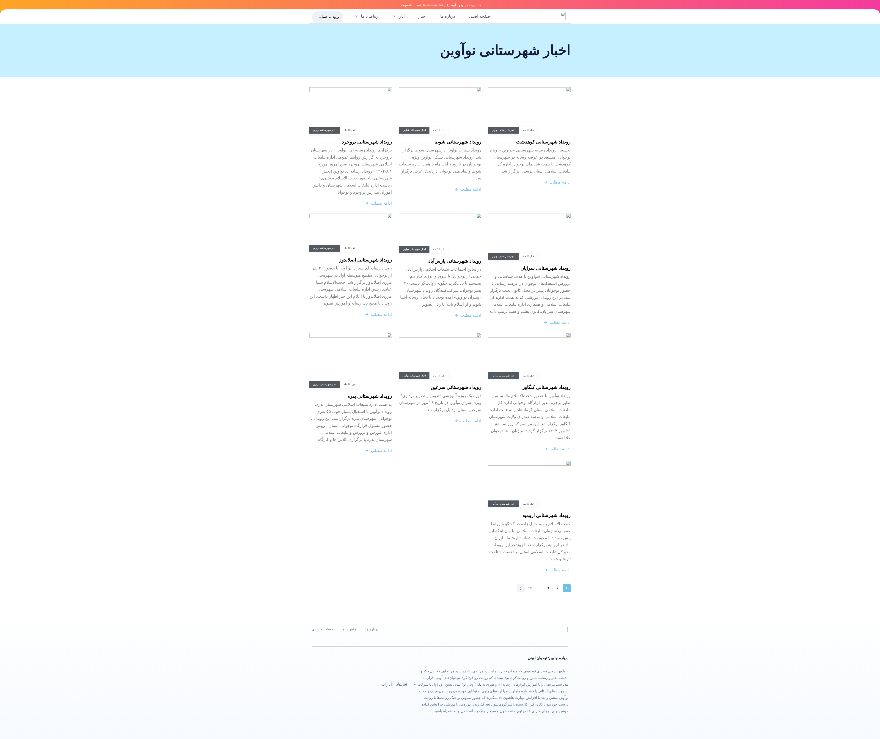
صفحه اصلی (479, 16)
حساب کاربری (322, 629)
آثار (402, 16)
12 (530, 588)
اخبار (422, 16)
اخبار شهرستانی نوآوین (503, 130)
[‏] (521, 588)
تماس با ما (349, 629)
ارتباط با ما (370, 16)
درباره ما (447, 16)
